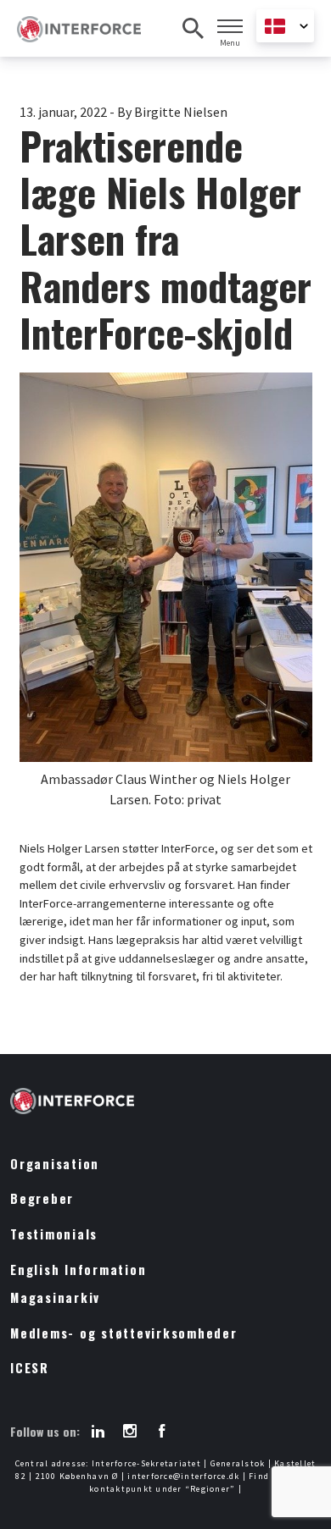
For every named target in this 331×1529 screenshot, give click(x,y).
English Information (78, 1269)
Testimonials (54, 1234)
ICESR (29, 1368)
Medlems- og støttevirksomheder (124, 1333)
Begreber (42, 1198)
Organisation (54, 1164)
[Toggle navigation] (230, 26)
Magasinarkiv (55, 1297)
